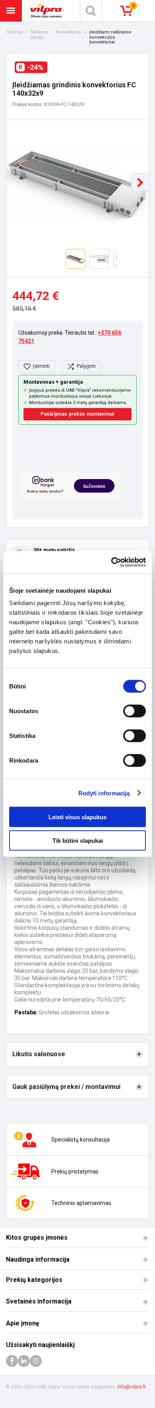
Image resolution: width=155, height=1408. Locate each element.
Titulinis (14, 32)
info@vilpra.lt (131, 1387)
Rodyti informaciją (104, 792)
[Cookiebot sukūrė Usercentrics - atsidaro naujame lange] (111, 562)
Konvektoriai (68, 32)
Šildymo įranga (39, 35)
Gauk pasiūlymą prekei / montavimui (66, 1087)
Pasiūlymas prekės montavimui (77, 414)
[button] (140, 182)
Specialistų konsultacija (80, 1139)
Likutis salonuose (38, 1054)
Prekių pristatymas (75, 1171)
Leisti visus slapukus (77, 817)
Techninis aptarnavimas (81, 1203)
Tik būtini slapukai (77, 840)
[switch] (134, 711)
